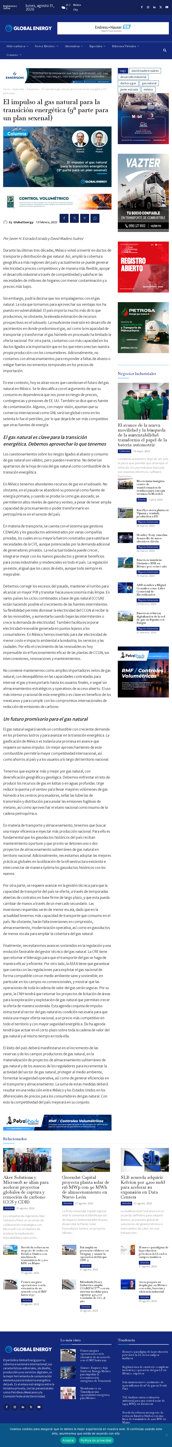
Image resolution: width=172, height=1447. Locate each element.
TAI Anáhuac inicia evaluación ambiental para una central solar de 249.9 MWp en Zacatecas (143, 1401)
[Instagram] (148, 7)
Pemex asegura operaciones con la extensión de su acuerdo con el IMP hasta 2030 (34, 1288)
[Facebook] (142, 7)
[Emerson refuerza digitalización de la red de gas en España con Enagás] (125, 616)
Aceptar (68, 1440)
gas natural (149, 83)
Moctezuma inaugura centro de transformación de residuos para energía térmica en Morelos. (151, 487)
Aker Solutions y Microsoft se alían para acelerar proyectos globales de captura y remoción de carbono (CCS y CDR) (26, 1189)
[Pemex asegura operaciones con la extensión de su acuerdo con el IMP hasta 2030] (10, 1284)
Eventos (141, 499)
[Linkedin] (154, 7)
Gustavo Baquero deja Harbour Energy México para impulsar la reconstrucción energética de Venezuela (95, 1374)
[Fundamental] (113, 28)
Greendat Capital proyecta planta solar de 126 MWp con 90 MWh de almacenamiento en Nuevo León (85, 1187)
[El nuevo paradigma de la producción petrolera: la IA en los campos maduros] (128, 1250)
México (148, 89)
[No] (166, 1435)
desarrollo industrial (133, 77)
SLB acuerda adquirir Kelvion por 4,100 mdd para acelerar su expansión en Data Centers (143, 1187)
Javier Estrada (129, 89)
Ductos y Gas (128, 83)
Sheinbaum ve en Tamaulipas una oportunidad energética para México (95, 1393)
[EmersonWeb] (57, 86)
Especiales (18, 89)
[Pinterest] (84, 218)
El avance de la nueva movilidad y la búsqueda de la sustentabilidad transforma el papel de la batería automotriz (142, 435)
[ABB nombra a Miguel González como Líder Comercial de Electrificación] (125, 587)
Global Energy (23, 222)
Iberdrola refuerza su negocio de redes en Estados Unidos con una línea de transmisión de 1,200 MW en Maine (35, 1255)
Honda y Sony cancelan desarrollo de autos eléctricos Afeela (152, 538)
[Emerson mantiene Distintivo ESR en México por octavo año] (125, 562)
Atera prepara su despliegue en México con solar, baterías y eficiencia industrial (153, 1286)
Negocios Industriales (148, 521)
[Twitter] (161, 7)
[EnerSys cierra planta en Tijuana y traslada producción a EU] (125, 513)
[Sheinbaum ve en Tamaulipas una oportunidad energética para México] (68, 1393)
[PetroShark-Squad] (143, 701)
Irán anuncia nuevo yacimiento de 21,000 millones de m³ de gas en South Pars (144, 1385)
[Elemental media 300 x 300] (143, 291)
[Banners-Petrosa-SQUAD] (143, 352)
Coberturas (124, 451)
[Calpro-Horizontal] (57, 213)
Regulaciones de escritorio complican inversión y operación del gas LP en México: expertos (145, 1370)
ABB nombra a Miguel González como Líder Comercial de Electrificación (151, 589)
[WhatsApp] (94, 218)
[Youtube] (167, 7)
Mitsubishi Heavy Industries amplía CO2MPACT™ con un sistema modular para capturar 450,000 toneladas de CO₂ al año (94, 1291)
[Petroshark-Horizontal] (57, 1134)
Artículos (8, 1208)
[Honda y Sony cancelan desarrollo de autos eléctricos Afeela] (125, 537)
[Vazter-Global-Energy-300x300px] (143, 231)
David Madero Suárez (145, 70)
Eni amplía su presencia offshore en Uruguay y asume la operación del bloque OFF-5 (94, 1253)
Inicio (6, 89)
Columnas (33, 89)
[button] (165, 51)
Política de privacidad (96, 1440)
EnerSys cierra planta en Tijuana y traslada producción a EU (153, 513)
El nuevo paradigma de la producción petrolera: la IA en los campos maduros (153, 1252)
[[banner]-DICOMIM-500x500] (143, 143)
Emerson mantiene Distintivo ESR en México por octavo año (152, 563)
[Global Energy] (6, 222)
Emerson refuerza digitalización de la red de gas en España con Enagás (151, 618)
